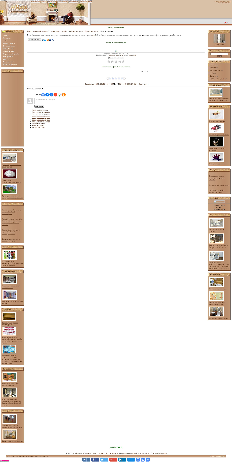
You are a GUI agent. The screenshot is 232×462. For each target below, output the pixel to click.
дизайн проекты (36, 1)
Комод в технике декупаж (41, 112)
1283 (104, 84)
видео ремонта (51, 1)
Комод (121, 55)
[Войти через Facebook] (51, 94)
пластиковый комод (114, 55)
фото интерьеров (62, 1)
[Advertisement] (12, 109)
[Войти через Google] (60, 95)
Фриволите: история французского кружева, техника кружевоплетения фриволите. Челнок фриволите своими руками (12, 359)
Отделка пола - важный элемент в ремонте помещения (12, 426)
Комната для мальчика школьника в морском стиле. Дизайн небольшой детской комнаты (11, 402)
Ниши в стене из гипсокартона (12, 441)
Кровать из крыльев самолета (219, 135)
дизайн (94, 35)
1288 (124, 84)
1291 (135, 84)
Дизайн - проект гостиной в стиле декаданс (11, 166)
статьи (44, 1)
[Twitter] (45, 39)
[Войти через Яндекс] (55, 94)
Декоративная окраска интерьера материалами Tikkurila (217, 178)
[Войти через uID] (43, 94)
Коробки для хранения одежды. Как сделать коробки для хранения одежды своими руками (12, 340)
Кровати (213, 68)
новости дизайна (73, 1)
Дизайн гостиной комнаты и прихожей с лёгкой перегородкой (11, 212)
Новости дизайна (98, 453)
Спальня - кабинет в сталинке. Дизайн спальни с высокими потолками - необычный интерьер (12, 222)
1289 (128, 84)
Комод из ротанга (38, 125)
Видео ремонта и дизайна (128, 453)
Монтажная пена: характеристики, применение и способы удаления (12, 263)
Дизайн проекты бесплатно (82, 453)
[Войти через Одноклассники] (64, 94)
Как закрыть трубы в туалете (218, 318)
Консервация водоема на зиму (219, 185)
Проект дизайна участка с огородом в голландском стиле (12, 197)
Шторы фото (219, 45)
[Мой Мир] (50, 39)
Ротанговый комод (38, 127)
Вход (90, 1)
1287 (120, 84)
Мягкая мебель (215, 70)
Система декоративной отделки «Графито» (216, 191)
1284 (108, 84)
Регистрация (83, 1)
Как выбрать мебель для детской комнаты (10, 384)
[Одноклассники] (47, 39)
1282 (101, 84)
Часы (212, 73)
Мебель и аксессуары (76, 31)
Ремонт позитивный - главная (37, 31)
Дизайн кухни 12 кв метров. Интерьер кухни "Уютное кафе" (218, 247)
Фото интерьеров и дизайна (57, 31)
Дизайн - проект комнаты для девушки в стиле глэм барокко (219, 99)
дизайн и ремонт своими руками (24, 456)
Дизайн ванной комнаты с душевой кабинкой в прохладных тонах (11, 232)
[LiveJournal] (52, 39)
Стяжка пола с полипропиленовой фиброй (11, 181)
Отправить (39, 106)
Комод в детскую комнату (41, 122)
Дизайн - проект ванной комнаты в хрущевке (217, 303)
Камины (213, 65)
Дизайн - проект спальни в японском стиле (11, 287)
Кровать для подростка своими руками (10, 324)
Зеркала (213, 76)
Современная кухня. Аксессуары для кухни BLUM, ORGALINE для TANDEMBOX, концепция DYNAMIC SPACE (219, 265)
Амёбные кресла (214, 164)
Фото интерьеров (112, 453)
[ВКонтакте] (42, 39)
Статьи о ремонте (144, 453)
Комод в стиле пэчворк (40, 110)
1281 (97, 84)
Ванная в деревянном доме (218, 289)
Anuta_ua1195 (132, 55)
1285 (112, 84)
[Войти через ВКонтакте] (47, 94)
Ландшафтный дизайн (159, 453)
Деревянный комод (38, 123)
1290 (132, 84)
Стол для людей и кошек (217, 121)
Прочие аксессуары (91, 31)
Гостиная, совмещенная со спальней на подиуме (11, 240)
